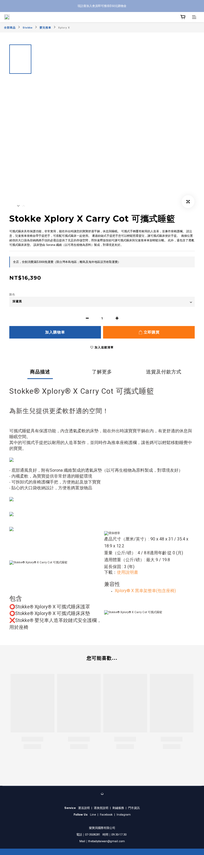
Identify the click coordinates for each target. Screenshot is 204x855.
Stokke (28, 27)
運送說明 (84, 808)
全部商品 (10, 27)
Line (93, 814)
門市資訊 (134, 808)
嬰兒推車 (45, 27)
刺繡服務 (118, 808)
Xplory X (64, 27)
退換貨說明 (101, 808)
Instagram (124, 814)
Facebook (106, 814)
